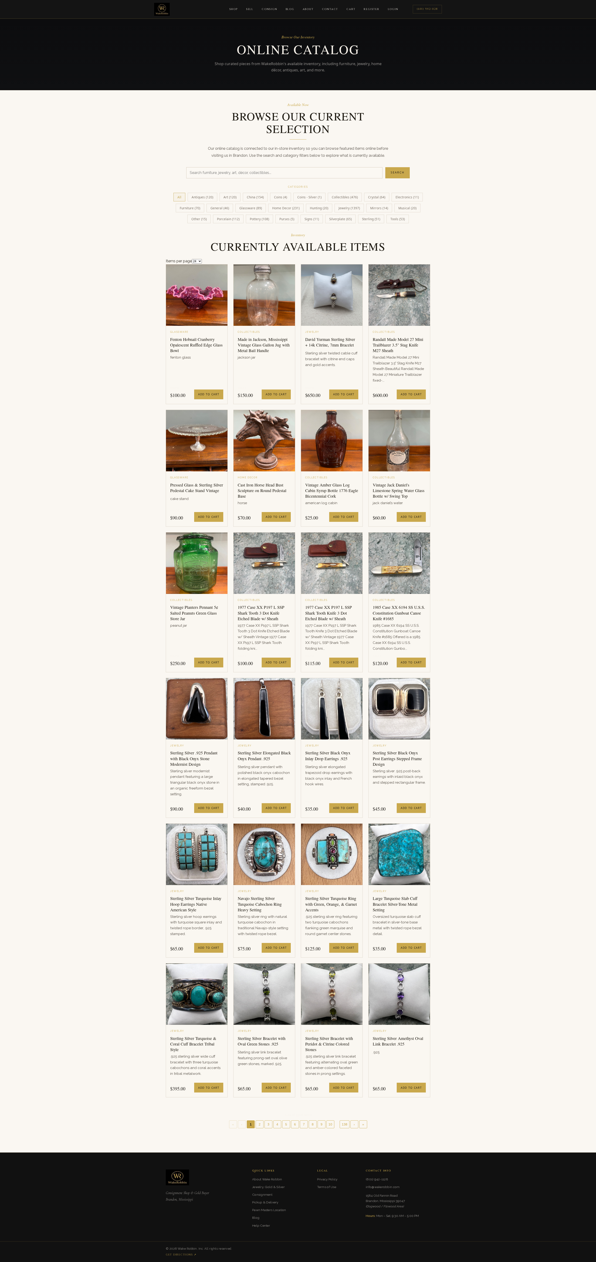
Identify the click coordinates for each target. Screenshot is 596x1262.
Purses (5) (286, 219)
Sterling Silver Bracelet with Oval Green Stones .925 (261, 1041)
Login (393, 9)
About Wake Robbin (267, 1179)
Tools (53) (397, 219)
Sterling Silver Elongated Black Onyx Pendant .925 (264, 755)
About (308, 9)
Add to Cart (208, 394)
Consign (269, 9)
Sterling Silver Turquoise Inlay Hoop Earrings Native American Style (195, 904)
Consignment (262, 1194)
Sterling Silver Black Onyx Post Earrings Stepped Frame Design (397, 758)
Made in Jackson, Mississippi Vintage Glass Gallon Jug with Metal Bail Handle (264, 344)
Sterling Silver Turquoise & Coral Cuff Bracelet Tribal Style (193, 1044)
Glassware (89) (250, 208)
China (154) (255, 197)
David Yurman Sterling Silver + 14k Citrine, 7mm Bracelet (330, 342)
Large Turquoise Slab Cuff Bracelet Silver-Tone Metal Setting (395, 904)
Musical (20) (407, 208)
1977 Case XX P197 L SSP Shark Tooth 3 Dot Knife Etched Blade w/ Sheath (261, 612)
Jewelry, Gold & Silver (268, 1187)
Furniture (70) (190, 208)
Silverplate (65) (340, 219)
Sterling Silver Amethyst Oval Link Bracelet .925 (398, 1041)
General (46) (219, 208)
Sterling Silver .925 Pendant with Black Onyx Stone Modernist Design (193, 758)
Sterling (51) (371, 219)
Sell (249, 9)
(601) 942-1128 (427, 9)
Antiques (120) (202, 197)
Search (397, 172)
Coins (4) (280, 197)
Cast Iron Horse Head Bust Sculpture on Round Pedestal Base (262, 490)
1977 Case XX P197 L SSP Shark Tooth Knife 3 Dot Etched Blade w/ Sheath (328, 612)
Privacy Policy (327, 1179)
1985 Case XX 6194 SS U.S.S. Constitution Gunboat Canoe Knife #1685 (399, 612)
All (179, 197)
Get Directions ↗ (181, 1254)
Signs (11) (312, 219)
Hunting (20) (319, 208)
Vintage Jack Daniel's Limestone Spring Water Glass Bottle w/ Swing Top (398, 490)
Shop (233, 9)
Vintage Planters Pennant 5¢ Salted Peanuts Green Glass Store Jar (194, 612)
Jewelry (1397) (349, 208)
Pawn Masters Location (269, 1210)
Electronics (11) (407, 197)
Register (371, 9)
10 (330, 1124)
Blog (290, 9)
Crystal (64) (376, 197)
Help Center (261, 1225)
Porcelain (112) (228, 219)
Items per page (179, 261)
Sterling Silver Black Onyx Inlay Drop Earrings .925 (327, 755)
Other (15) (199, 219)
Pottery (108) (259, 219)
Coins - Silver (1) (309, 197)
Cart (350, 9)
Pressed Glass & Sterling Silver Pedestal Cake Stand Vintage (196, 487)
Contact (330, 9)
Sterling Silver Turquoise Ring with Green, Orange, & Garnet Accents (331, 904)
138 (344, 1124)
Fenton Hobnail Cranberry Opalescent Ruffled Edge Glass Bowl (196, 344)
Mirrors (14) (379, 208)
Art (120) (230, 197)
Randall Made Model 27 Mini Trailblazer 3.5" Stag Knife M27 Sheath (398, 344)
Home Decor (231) (286, 208)
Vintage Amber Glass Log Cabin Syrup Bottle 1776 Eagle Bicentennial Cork (331, 490)
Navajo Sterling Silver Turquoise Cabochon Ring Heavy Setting (260, 904)
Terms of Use (326, 1187)
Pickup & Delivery (265, 1202)
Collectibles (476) (345, 197)
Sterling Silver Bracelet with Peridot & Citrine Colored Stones (329, 1044)
